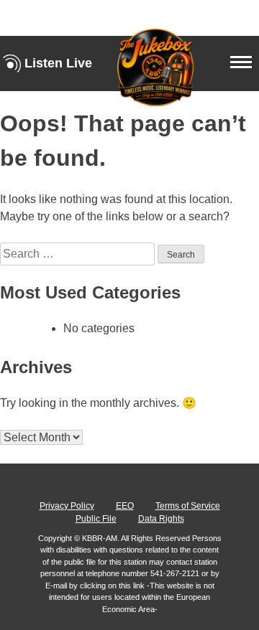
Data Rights (161, 519)
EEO (125, 506)
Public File (96, 519)
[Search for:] (79, 254)
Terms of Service (187, 506)
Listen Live (58, 63)
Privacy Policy (67, 506)
